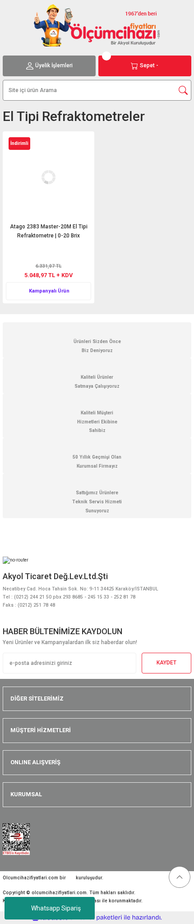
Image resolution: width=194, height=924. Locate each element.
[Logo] (97, 25)
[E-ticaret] (95, 917)
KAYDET (166, 662)
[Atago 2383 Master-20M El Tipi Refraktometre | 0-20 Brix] (48, 177)
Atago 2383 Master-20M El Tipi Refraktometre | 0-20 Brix (49, 231)
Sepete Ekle (62, 249)
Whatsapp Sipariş (56, 908)
